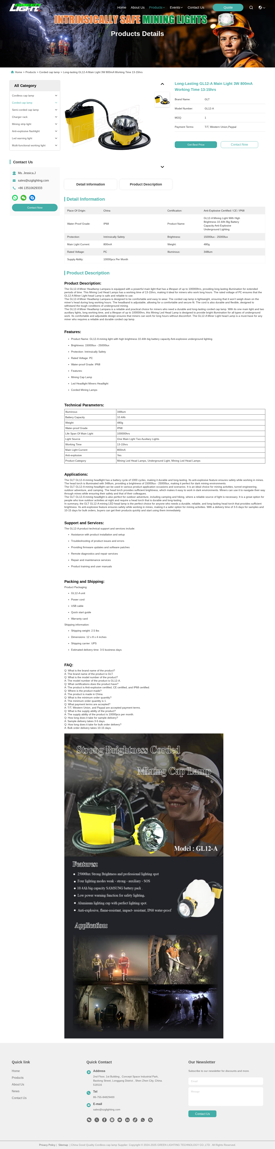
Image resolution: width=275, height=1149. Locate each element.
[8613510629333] (142, 1120)
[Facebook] (104, 1120)
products (155, 7)
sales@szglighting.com (33, 180)
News (15, 1091)
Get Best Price (195, 144)
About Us (18, 1084)
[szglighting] (150, 1120)
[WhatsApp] (15, 198)
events (175, 7)
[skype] (32, 198)
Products (30, 72)
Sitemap (63, 1144)
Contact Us (19, 1098)
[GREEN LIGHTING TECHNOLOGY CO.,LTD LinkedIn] (127, 1120)
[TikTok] (135, 1120)
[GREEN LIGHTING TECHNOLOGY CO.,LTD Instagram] (112, 1120)
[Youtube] (119, 1120)
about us (138, 7)
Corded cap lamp (49, 72)
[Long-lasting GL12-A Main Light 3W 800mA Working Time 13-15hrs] (107, 124)
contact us (196, 7)
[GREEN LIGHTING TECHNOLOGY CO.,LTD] (25, 7)
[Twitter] (96, 1120)
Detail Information (90, 184)
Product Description (146, 184)
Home (121, 7)
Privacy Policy (47, 1144)
